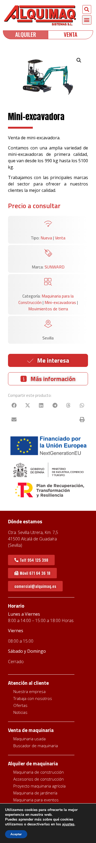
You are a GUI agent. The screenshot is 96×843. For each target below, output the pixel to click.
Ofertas (20, 705)
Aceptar (16, 834)
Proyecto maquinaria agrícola (39, 786)
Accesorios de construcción (38, 779)
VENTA (70, 34)
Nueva (46, 238)
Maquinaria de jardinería (35, 792)
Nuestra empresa (29, 691)
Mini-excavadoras (60, 302)
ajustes (68, 824)
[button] (86, 9)
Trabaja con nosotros (32, 698)
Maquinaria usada (29, 738)
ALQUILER (25, 34)
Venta (60, 238)
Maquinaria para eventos (36, 799)
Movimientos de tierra (48, 309)
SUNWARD (55, 267)
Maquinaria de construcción (38, 772)
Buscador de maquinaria (35, 745)
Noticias (20, 712)
